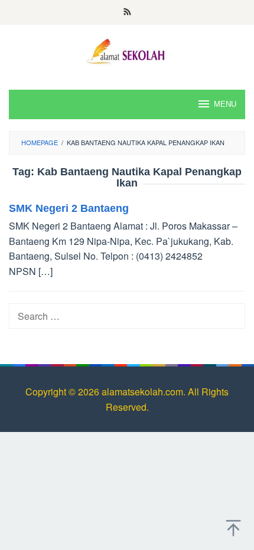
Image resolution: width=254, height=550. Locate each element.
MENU (225, 104)
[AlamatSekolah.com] (127, 50)
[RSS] (127, 12)
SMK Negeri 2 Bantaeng (69, 208)
